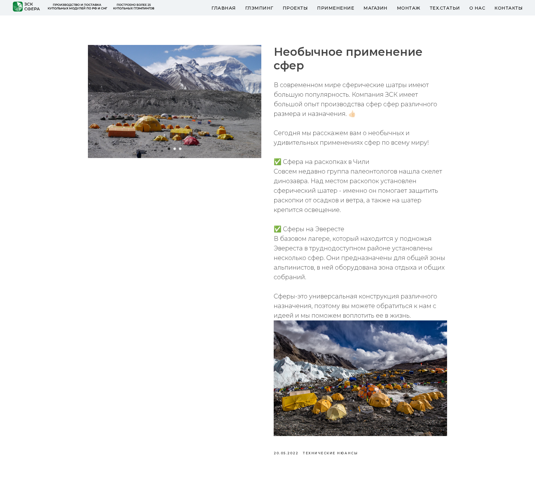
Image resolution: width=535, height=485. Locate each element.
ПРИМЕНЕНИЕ (335, 8)
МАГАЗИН (375, 8)
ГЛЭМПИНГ (259, 8)
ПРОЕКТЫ (295, 8)
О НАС (477, 8)
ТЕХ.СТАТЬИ (445, 8)
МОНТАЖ (408, 8)
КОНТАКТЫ (508, 8)
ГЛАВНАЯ (223, 8)
